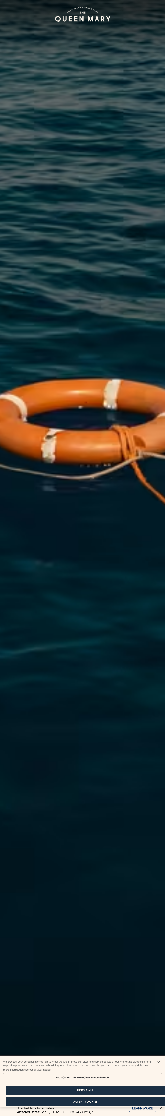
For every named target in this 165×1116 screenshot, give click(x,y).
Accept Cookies (85, 1101)
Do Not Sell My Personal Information (82, 1077)
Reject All (85, 1090)
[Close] (158, 1062)
